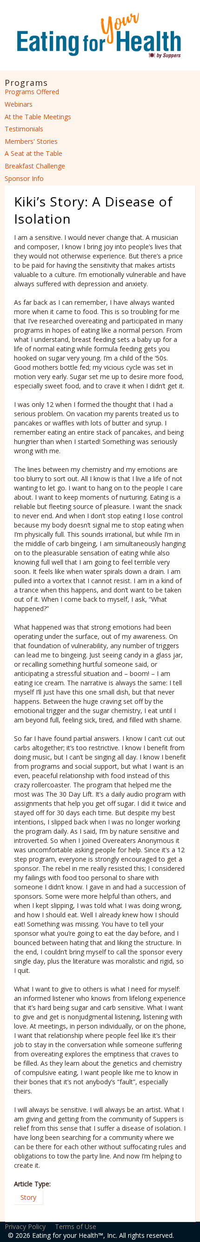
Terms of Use (75, 1226)
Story (28, 1197)
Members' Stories (31, 141)
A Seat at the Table (33, 153)
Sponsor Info (24, 178)
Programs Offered (32, 91)
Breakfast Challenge (35, 165)
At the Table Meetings (38, 116)
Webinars (19, 104)
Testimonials (24, 128)
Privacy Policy (25, 1226)
